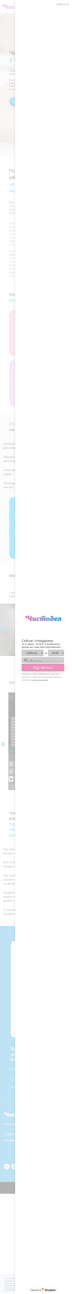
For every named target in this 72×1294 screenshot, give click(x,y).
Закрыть (62, 4)
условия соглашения (39, 680)
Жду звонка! (43, 667)
